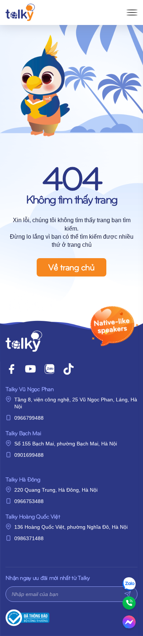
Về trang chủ (71, 266)
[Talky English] (20, 12)
